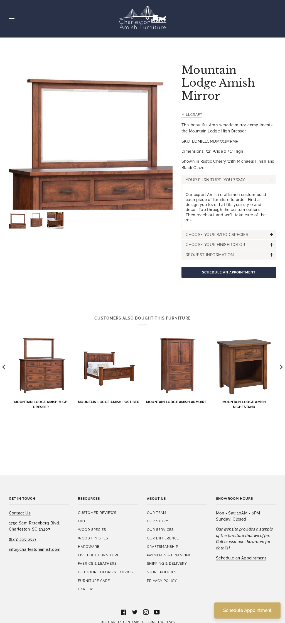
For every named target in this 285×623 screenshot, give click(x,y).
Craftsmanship (162, 546)
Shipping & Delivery (167, 563)
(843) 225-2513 (22, 539)
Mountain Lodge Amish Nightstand (244, 404)
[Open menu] (17, 18)
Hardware (88, 546)
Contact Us (20, 513)
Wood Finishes (93, 538)
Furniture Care (94, 581)
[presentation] (4, 367)
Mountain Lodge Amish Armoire (176, 402)
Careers (86, 589)
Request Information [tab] (210, 255)
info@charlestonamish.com (35, 549)
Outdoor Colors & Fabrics (105, 572)
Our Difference (163, 538)
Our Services (160, 529)
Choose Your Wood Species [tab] (217, 234)
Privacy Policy (162, 581)
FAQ (81, 521)
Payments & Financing (169, 555)
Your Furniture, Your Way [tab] (215, 180)
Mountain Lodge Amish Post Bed (109, 402)
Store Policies (161, 572)
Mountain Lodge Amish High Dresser (41, 404)
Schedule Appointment (247, 610)
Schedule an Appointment (228, 272)
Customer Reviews (97, 513)
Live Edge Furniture (98, 555)
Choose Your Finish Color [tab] (215, 244)
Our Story (157, 521)
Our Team (156, 513)
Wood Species (92, 529)
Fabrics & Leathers (97, 563)
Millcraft (191, 114)
